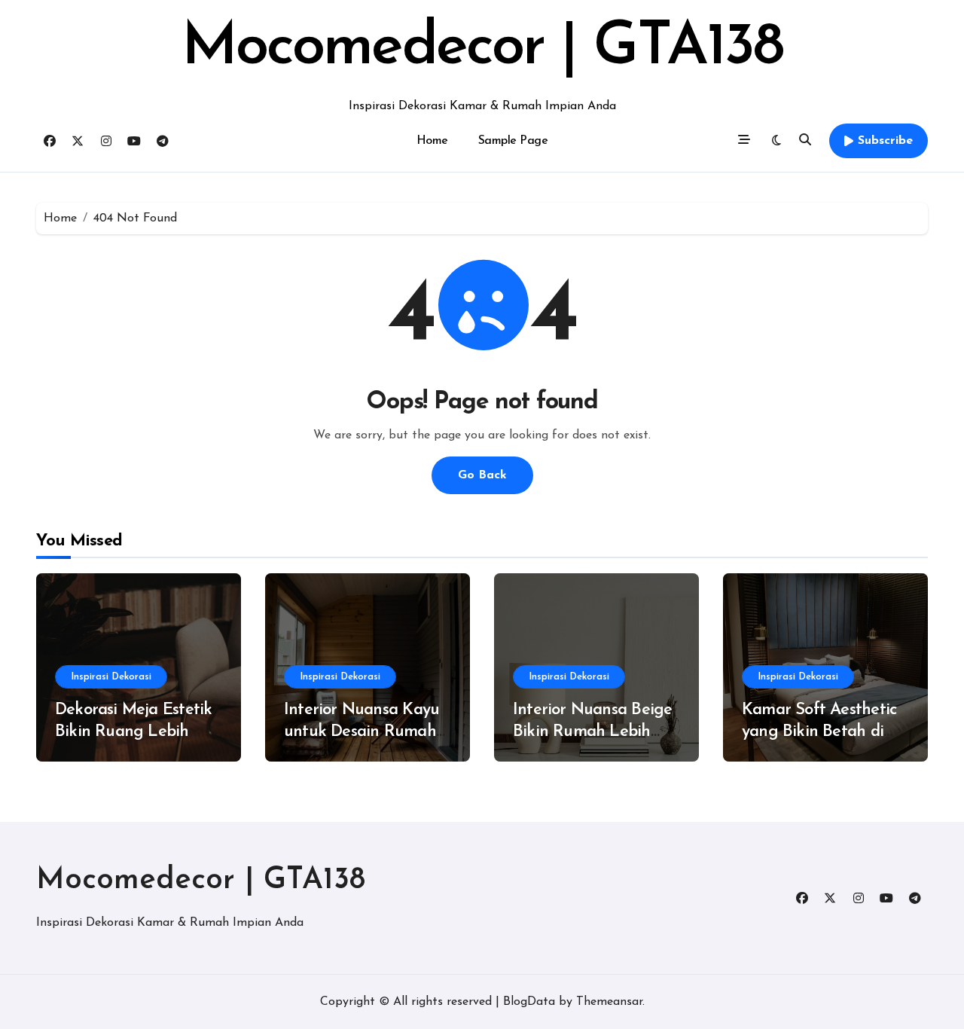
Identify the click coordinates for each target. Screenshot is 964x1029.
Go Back (482, 475)
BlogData (529, 1002)
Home (432, 141)
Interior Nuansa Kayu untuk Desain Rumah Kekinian (361, 731)
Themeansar (609, 1002)
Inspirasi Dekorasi (111, 677)
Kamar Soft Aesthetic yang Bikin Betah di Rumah (819, 731)
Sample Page (513, 141)
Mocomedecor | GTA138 (482, 48)
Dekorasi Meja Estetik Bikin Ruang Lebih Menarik (133, 731)
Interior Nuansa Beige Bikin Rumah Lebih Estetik (592, 731)
